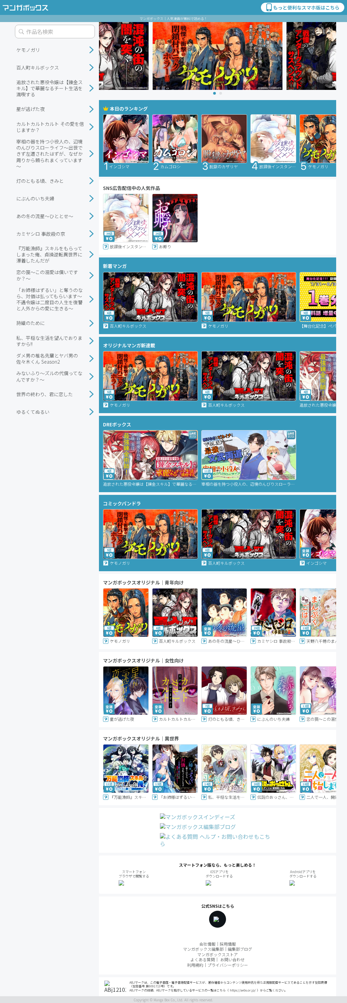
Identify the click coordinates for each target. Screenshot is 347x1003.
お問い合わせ (232, 959)
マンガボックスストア (217, 954)
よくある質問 (202, 959)
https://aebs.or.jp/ (243, 990)
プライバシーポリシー (227, 965)
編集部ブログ (240, 949)
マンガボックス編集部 (203, 949)
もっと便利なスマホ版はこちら (306, 7)
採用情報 (228, 944)
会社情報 (207, 944)
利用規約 (195, 965)
